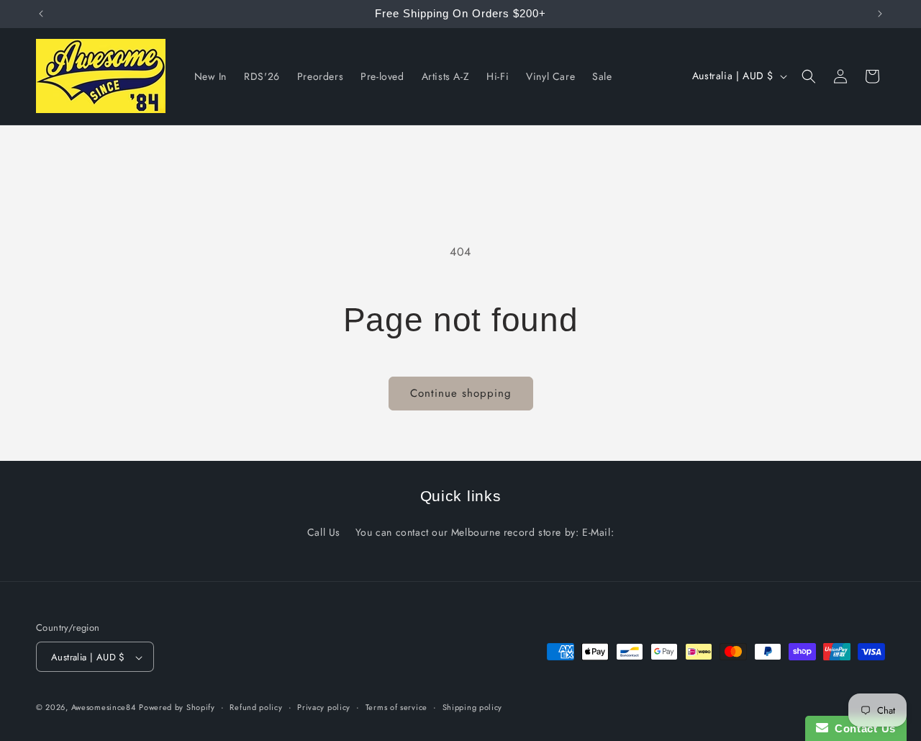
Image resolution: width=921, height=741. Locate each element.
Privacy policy (323, 707)
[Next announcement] (880, 13)
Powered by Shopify (177, 708)
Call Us (323, 532)
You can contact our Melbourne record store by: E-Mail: (484, 532)
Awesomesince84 (103, 708)
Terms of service (396, 707)
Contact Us (862, 728)
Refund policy (256, 707)
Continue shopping (461, 393)
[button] (809, 76)
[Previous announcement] (41, 13)
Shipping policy (473, 707)
